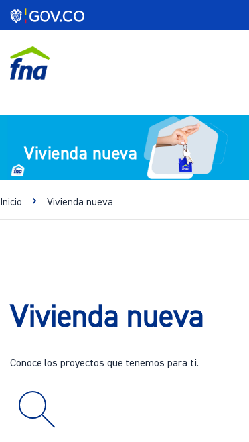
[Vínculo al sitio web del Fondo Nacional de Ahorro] (30, 63)
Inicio (11, 202)
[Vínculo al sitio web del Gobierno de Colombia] (53, 16)
